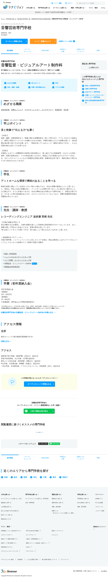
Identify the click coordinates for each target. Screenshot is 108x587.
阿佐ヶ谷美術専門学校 (92, 85)
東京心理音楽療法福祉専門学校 (94, 101)
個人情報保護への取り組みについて (85, 571)
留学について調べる (6, 515)
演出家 (66, 110)
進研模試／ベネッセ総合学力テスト (11, 530)
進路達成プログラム (6, 547)
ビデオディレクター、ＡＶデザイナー (39, 110)
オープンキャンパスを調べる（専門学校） (37, 498)
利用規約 (20, 559)
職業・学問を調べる (77, 8)
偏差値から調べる (6, 502)
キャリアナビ (30, 535)
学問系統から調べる (83, 498)
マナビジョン (13, 7)
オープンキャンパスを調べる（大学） (12, 498)
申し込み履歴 (99, 502)
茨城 (6, 477)
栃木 (15, 477)
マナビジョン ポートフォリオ (9, 551)
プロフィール (99, 506)
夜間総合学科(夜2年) (12, 267)
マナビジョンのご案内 (7, 559)
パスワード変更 (99, 511)
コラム (103, 8)
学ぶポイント (35, 83)
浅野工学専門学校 (91, 89)
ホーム (3, 19)
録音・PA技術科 (10, 254)
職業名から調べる (57, 498)
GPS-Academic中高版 (32, 530)
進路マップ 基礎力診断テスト (9, 539)
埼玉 (35, 477)
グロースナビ (30, 551)
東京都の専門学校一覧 (24, 19)
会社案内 (104, 571)
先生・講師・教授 (13, 87)
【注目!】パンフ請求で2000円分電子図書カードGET (53, 12)
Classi (28, 547)
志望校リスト (99, 498)
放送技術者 (5, 110)
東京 (54, 477)
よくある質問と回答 (32, 559)
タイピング (55, 535)
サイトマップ (65, 559)
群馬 (25, 477)
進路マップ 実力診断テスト (9, 543)
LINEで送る (56, 443)
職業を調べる (56, 494)
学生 (56, 83)
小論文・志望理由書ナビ (33, 539)
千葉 (44, 477)
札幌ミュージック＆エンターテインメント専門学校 (94, 96)
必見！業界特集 (29, 502)
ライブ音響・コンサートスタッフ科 (17, 260)
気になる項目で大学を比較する (10, 511)
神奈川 (65, 477)
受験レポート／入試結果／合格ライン (36, 543)
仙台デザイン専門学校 (92, 92)
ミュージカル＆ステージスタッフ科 (17, 257)
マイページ (99, 494)
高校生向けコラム (6, 519)
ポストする (44, 443)
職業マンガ (63, 512)
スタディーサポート (6, 535)
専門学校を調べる (44, 8)
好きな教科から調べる (83, 502)
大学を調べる (30, 8)
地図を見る (5, 341)
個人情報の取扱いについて (49, 559)
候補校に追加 (65, 41)
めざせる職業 (11, 83)
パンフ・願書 (42, 41)
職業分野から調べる (57, 502)
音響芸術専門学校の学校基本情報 (40, 19)
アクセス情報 (59, 87)
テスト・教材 (93, 8)
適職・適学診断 (56, 506)
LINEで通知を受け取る (39, 411)
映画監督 (58, 110)
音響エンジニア (17, 110)
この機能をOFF (93, 67)
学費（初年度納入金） (38, 87)
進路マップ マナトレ (57, 530)
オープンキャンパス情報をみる (39, 384)
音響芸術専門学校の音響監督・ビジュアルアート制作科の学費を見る (27, 312)
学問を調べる (81, 494)
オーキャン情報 (13, 41)
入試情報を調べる (6, 506)
